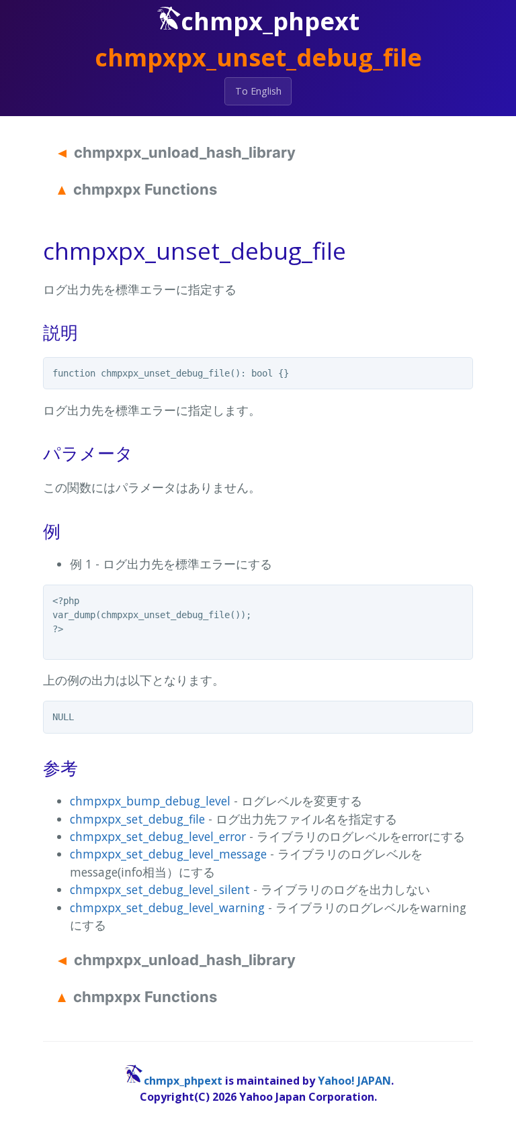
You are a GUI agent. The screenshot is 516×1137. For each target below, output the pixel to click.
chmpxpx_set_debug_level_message (168, 854)
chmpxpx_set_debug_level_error (158, 836)
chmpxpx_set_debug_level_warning (167, 907)
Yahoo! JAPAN (354, 1080)
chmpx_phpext (183, 1080)
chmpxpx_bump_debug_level (150, 801)
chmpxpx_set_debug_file (137, 819)
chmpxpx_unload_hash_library (185, 152)
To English (258, 91)
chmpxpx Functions (145, 189)
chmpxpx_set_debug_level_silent (160, 889)
